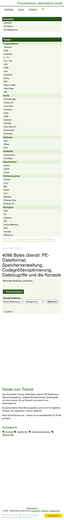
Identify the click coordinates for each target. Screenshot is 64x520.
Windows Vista (10, 200)
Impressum (35, 510)
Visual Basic (9, 88)
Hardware (8, 217)
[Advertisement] (32, 349)
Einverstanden (53, 515)
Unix (5, 193)
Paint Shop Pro (10, 126)
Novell (6, 189)
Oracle (6, 172)
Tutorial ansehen (14, 291)
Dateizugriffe (8, 434)
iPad (5, 140)
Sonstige (7, 231)
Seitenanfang (32, 508)
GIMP (6, 116)
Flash (6, 113)
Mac (5, 186)
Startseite (8, 9)
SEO (6, 228)
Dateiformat (22, 431)
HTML (6, 67)
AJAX (6, 50)
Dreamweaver (9, 155)
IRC (5, 221)
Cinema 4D (8, 102)
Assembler (8, 54)
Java (6, 71)
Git (5, 214)
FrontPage (8, 158)
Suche (21, 9)
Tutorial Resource (8, 239)
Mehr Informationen (25, 517)
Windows (7, 196)
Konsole (9, 431)
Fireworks (8, 109)
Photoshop (8, 133)
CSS (5, 64)
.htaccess (8, 47)
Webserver (8, 235)
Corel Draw (8, 106)
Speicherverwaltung (41, 431)
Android (7, 179)
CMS (6, 210)
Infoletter (33, 9)
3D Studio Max (10, 99)
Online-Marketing (11, 224)
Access (7, 165)
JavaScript (8, 74)
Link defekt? (8, 311)
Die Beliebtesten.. (11, 29)
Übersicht (8, 22)
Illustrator (8, 119)
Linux (6, 183)
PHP (5, 81)
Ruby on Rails (9, 85)
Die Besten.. (9, 26)
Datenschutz (55, 510)
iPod (5, 147)
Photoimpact (9, 130)
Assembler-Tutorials (22, 239)
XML (5, 92)
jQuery (6, 78)
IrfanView (8, 123)
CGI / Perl (8, 61)
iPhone (7, 144)
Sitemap (45, 510)
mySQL (7, 168)
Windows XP (9, 203)
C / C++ (7, 57)
